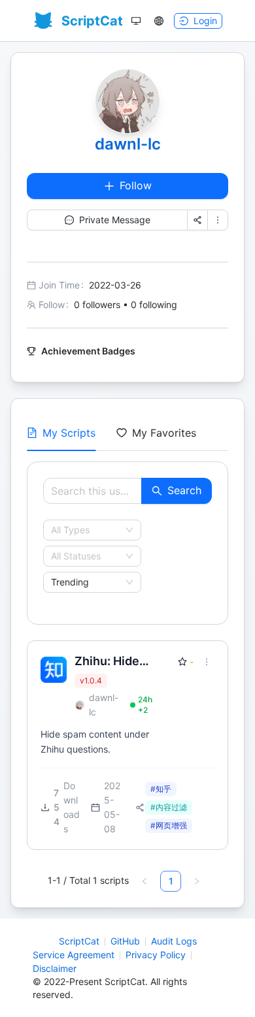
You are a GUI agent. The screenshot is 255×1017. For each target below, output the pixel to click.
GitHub (125, 941)
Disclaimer (54, 968)
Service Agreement (73, 954)
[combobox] (86, 530)
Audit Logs (174, 941)
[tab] (61, 433)
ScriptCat (79, 941)
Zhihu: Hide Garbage (107, 661)
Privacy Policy (156, 954)
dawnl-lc (128, 143)
